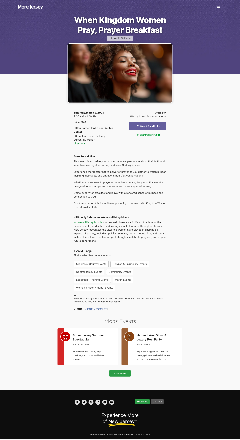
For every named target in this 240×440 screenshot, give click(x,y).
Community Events (120, 271)
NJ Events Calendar (119, 38)
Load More (120, 373)
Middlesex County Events (91, 264)
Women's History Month (88, 222)
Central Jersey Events (89, 271)
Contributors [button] (96, 308)
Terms (147, 434)
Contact (157, 401)
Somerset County (83, 344)
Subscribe (142, 401)
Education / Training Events (92, 279)
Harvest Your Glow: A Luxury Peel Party (153, 337)
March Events (123, 279)
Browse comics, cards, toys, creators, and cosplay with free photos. (90, 355)
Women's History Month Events (94, 287)
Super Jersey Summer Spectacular (90, 337)
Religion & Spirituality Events (130, 264)
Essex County (144, 344)
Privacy (139, 434)
